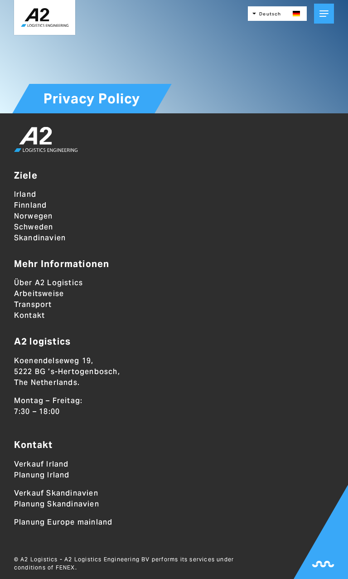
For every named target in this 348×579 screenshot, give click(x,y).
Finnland (30, 205)
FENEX (65, 567)
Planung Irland (42, 475)
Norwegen (33, 216)
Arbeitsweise (39, 293)
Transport (33, 304)
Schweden (33, 227)
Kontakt (29, 315)
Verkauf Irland (41, 464)
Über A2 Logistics (48, 282)
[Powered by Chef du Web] (323, 564)
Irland (25, 194)
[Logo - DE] (45, 141)
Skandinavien (40, 238)
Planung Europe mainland (63, 522)
